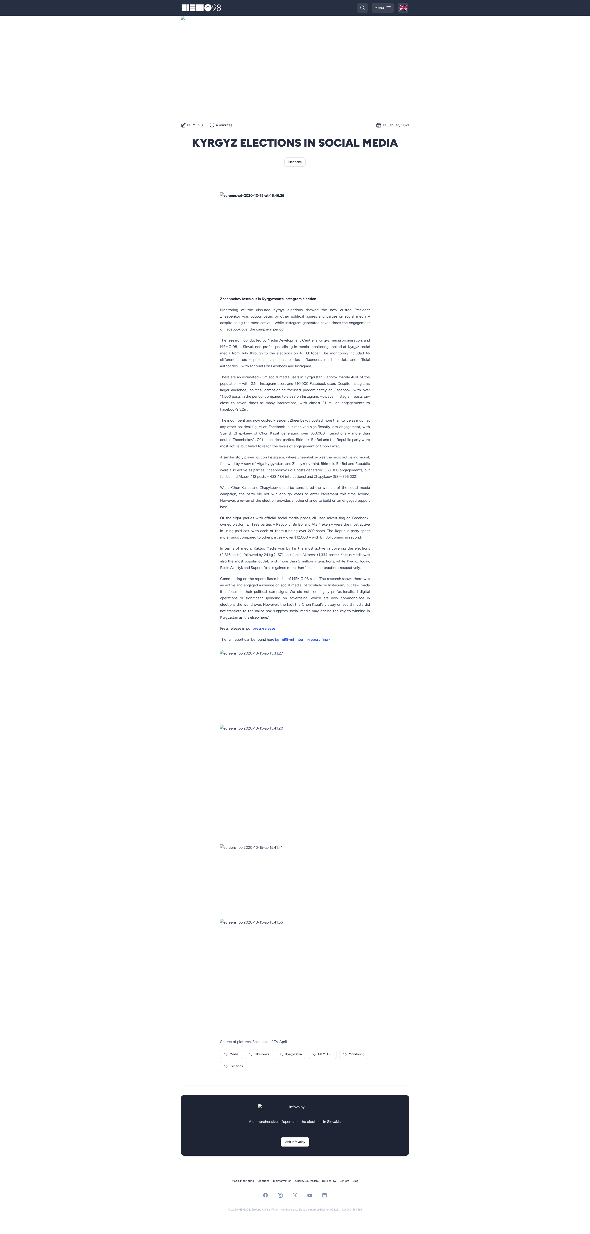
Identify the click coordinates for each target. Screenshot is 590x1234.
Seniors (344, 1180)
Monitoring (356, 1054)
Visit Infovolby (295, 1142)
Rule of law (329, 1180)
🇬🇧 (403, 8)
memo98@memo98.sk (324, 1209)
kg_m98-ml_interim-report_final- (302, 639)
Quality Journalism (307, 1180)
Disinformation (282, 1180)
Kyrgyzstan (293, 1054)
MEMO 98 (325, 1054)
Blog (355, 1180)
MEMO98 (195, 125)
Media (234, 1054)
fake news (261, 1054)
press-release (264, 628)
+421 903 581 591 (351, 1209)
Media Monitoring (243, 1180)
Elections (295, 162)
